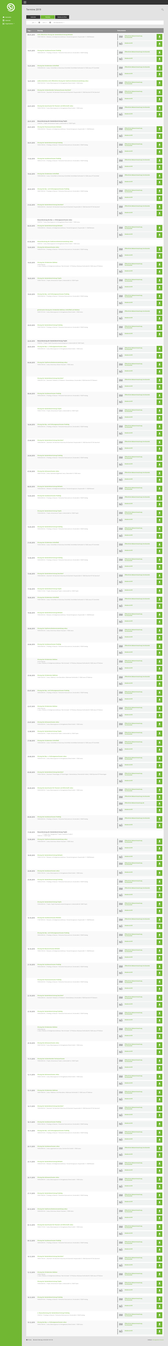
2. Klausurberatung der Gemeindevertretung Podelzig (53, 1313)
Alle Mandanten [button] (58, 22)
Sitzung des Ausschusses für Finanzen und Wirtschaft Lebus (55, 106)
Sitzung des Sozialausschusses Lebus (48, 871)
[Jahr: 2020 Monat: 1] (50, 22)
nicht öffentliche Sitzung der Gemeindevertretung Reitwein (55, 34)
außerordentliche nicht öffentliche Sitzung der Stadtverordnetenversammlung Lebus (62, 81)
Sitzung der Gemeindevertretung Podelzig (49, 142)
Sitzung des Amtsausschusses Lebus (48, 247)
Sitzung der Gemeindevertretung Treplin (49, 278)
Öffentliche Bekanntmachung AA (134, 803)
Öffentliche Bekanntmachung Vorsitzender (133, 36)
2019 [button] (44, 22)
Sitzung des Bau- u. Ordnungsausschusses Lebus (51, 346)
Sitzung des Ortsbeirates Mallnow (47, 675)
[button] (11, 23)
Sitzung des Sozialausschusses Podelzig (49, 50)
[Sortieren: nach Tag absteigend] (30, 30)
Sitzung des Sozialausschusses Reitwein (49, 917)
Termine (47, 17)
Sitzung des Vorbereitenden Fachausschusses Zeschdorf (54, 90)
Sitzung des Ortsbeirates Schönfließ (48, 65)
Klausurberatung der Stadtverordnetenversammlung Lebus (55, 241)
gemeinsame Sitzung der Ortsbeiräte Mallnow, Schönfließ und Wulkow (58, 310)
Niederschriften (62, 17)
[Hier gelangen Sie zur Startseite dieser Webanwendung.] (11, 7)
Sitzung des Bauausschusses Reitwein (48, 948)
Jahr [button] (33, 22)
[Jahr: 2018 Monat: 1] (39, 22)
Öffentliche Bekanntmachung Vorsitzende (137, 52)
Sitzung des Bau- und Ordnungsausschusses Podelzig (53, 189)
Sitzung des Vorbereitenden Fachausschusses (51, 1058)
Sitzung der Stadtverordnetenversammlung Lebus (52, 362)
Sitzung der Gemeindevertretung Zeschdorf (50, 204)
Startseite (8, 17)
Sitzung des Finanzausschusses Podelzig (49, 979)
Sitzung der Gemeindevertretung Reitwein (50, 225)
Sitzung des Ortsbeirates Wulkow (47, 262)
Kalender (8, 20)
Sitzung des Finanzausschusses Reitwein (49, 127)
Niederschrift (129, 43)
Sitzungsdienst (158, 1340)
